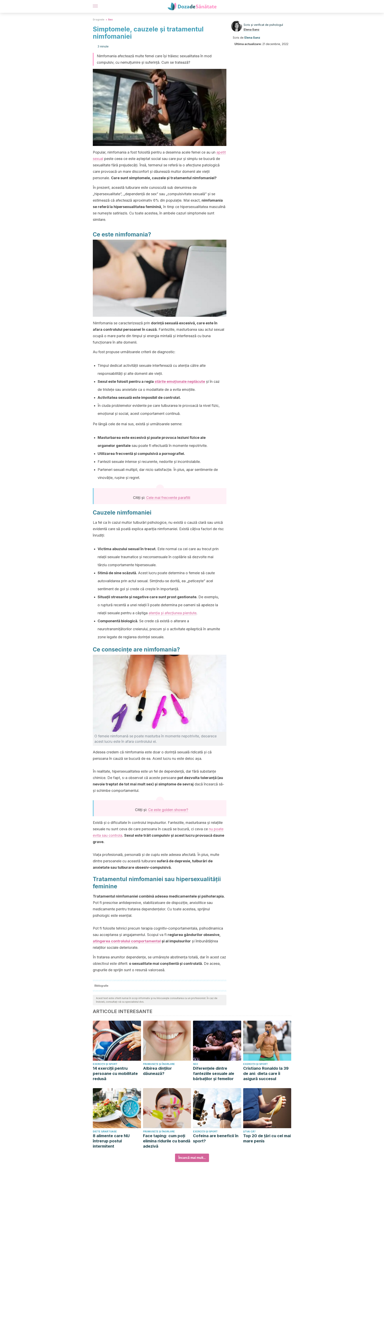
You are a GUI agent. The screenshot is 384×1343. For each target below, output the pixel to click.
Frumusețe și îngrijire (159, 1064)
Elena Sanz (251, 29)
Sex (110, 19)
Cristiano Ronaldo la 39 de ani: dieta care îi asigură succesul (266, 1073)
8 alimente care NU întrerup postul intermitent (111, 1141)
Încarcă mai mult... (192, 1157)
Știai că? (249, 1131)
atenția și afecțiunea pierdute (172, 613)
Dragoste (98, 19)
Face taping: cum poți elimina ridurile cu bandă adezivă (166, 1141)
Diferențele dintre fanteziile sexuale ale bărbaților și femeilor (213, 1073)
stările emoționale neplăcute (180, 381)
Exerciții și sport (105, 1064)
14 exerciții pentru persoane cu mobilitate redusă (115, 1073)
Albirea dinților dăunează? (157, 1071)
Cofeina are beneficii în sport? (215, 1138)
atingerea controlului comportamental (127, 941)
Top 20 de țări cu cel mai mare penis (267, 1138)
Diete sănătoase (105, 1131)
